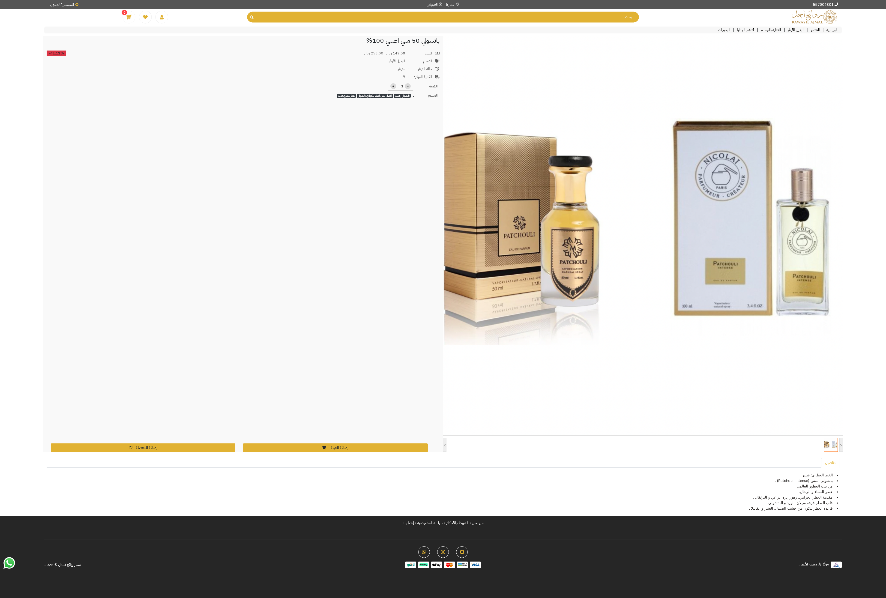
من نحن (478, 523)
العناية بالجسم (771, 30)
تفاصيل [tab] (830, 463)
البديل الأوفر (796, 30)
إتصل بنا (408, 523)
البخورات (724, 30)
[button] (143, 447)
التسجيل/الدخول (62, 4)
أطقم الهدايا (745, 30)
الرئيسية (832, 30)
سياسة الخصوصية (429, 523)
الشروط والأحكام (457, 523)
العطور (815, 30)
